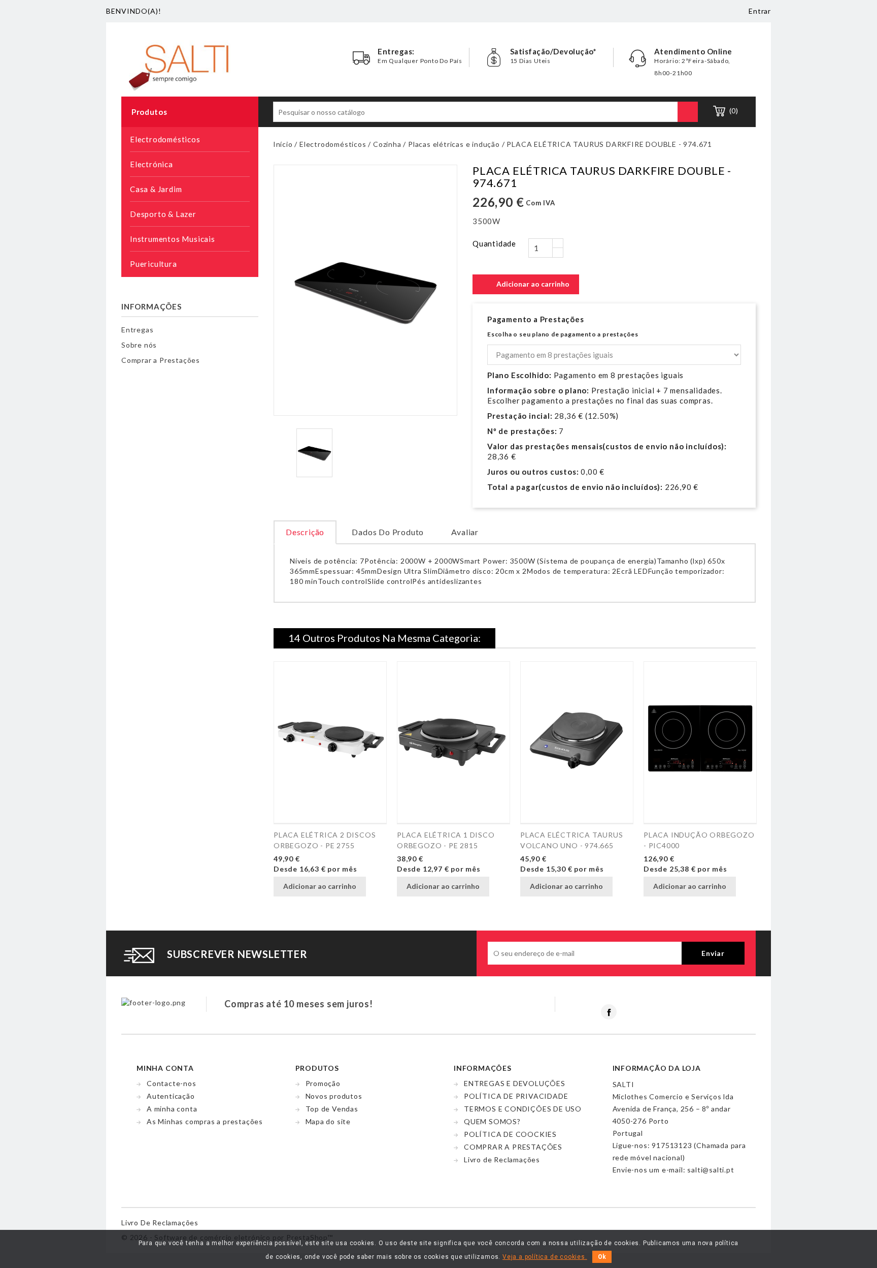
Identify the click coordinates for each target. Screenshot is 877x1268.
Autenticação (171, 1096)
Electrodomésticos (189, 140)
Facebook (608, 1012)
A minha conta (172, 1108)
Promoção (323, 1083)
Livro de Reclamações (502, 1159)
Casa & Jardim (189, 190)
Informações (151, 306)
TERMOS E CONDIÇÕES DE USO (523, 1108)
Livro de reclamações (159, 1222)
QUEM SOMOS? (492, 1121)
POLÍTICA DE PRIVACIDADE (516, 1096)
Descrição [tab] (305, 532)
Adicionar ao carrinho (526, 284)
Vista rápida (378, 887)
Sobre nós (139, 345)
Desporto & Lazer (189, 215)
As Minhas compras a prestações (205, 1121)
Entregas (137, 329)
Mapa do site (328, 1121)
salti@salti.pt (710, 1169)
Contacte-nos (171, 1083)
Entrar (760, 11)
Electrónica (189, 165)
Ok (602, 1256)
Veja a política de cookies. (544, 1256)
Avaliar (465, 532)
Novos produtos (334, 1096)
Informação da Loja (657, 1068)
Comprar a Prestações (160, 360)
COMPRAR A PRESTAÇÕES (513, 1146)
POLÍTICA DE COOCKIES (510, 1134)
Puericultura (189, 264)
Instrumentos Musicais (189, 239)
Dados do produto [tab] (388, 532)
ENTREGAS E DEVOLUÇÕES (514, 1083)
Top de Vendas (332, 1108)
